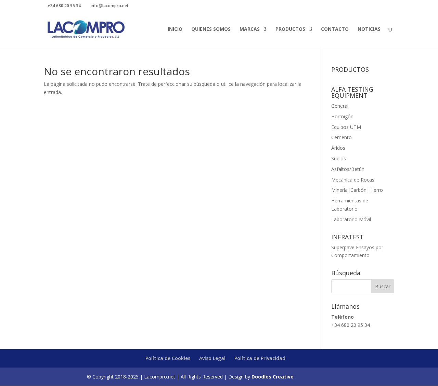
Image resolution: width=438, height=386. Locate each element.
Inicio (175, 29)
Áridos (338, 148)
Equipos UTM (346, 127)
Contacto (335, 29)
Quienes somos (211, 29)
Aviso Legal (212, 358)
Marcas (250, 29)
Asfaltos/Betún (347, 169)
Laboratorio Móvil (351, 219)
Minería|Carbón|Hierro (357, 190)
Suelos (338, 158)
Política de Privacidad (259, 358)
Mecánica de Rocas (352, 179)
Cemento (341, 137)
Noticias (369, 29)
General (339, 106)
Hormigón (342, 116)
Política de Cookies (167, 358)
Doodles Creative (273, 376)
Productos (290, 29)
